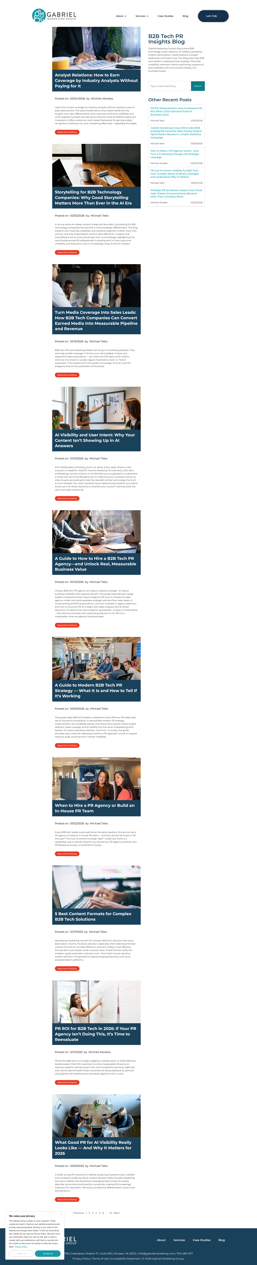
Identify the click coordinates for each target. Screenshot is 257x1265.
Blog (185, 16)
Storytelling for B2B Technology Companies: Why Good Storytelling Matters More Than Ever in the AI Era (93, 198)
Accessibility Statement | (126, 1258)
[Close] (61, 1214)
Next (117, 1212)
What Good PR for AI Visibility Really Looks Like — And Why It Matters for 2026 (93, 1148)
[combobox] (169, 86)
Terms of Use (100, 1258)
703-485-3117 (185, 1253)
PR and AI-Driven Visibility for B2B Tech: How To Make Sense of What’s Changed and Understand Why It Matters (174, 173)
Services (140, 16)
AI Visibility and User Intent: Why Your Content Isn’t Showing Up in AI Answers (95, 440)
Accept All (47, 1253)
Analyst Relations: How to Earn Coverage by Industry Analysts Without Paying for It (96, 80)
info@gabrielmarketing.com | (157, 1253)
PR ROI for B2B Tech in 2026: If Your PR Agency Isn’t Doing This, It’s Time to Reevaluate (95, 1034)
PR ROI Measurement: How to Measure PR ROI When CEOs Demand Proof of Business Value (176, 111)
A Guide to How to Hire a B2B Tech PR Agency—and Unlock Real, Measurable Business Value (95, 564)
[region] (34, 1236)
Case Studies (165, 16)
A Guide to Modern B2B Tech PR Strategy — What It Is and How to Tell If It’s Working (96, 691)
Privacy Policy (21, 1246)
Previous (78, 1212)
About (119, 16)
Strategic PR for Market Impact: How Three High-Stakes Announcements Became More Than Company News (176, 193)
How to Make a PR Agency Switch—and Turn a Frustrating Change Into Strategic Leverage (174, 154)
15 (110, 1212)
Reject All (21, 1253)
